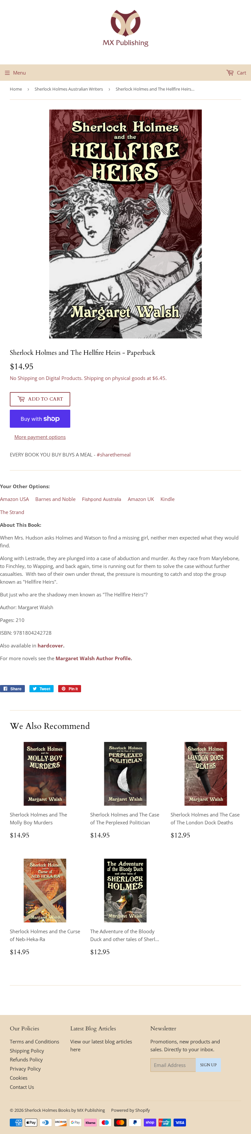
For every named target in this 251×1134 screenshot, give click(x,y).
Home (16, 89)
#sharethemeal (114, 454)
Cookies (18, 1077)
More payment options (40, 437)
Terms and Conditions (34, 1041)
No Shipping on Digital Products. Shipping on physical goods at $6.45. (88, 378)
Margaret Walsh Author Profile (93, 658)
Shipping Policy (27, 1050)
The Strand (12, 512)
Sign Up (208, 1065)
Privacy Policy (25, 1068)
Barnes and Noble (55, 499)
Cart (241, 72)
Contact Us (22, 1087)
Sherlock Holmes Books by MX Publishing (65, 1110)
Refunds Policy (26, 1059)
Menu (19, 72)
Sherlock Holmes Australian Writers (69, 89)
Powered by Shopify (130, 1110)
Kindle (167, 499)
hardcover (50, 645)
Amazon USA (14, 499)
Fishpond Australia (101, 499)
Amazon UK (141, 499)
